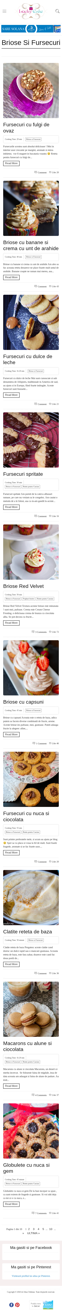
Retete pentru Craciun (31, 487)
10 (50, 1229)
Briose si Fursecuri (33, 139)
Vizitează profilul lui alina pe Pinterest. (31, 1276)
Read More (11, 163)
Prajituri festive (28, 599)
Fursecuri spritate (23, 474)
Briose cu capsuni (23, 702)
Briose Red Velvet (23, 586)
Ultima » (33, 1233)
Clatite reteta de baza (27, 931)
